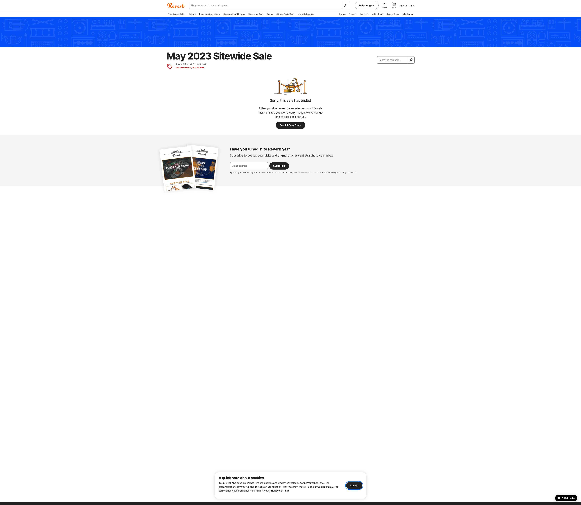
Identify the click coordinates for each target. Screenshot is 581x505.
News (351, 14)
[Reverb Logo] (176, 5)
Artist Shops (378, 14)
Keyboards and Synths (234, 14)
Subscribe (279, 165)
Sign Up (403, 5)
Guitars (192, 14)
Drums (270, 14)
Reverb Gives (393, 14)
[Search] (345, 5)
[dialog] (290, 485)
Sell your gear (366, 5)
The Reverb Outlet (176, 14)
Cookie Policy (325, 486)
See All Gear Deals (290, 125)
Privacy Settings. (280, 490)
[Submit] (411, 60)
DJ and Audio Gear (285, 14)
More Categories (306, 14)
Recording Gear (255, 14)
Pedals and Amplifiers (209, 14)
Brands (342, 14)
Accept (354, 485)
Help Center (407, 14)
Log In (412, 5)
